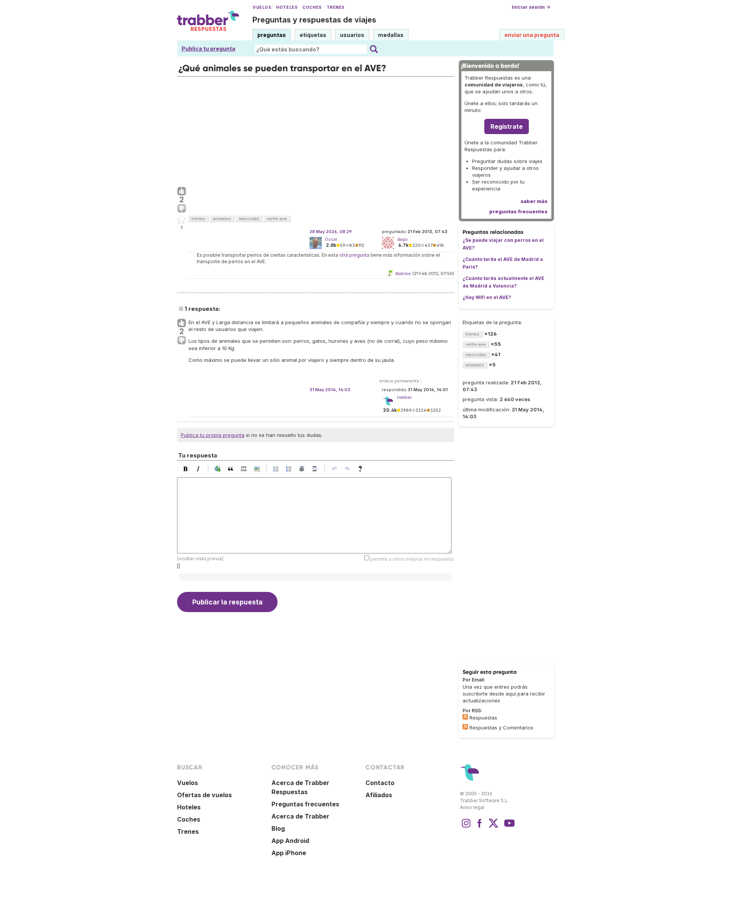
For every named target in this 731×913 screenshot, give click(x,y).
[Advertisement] (315, 130)
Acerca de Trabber (300, 816)
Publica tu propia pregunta (212, 435)
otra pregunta (354, 255)
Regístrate (506, 126)
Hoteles (286, 7)
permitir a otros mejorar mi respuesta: (412, 559)
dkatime (403, 273)
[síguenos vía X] (493, 827)
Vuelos (262, 7)
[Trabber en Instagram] (466, 827)
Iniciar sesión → (531, 7)
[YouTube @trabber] (508, 827)
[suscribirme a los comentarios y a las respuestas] (465, 726)
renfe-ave (277, 218)
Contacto (380, 783)
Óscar (331, 239)
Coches (311, 7)
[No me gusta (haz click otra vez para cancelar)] (181, 208)
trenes (198, 218)
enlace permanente (399, 381)
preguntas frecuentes (518, 211)
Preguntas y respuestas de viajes (314, 19)
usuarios (352, 35)
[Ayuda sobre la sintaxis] (362, 469)
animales (222, 218)
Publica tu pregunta (208, 48)
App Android (290, 840)
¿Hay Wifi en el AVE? (487, 297)
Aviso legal (472, 807)
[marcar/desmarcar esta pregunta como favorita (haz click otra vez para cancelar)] (181, 219)
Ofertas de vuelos (204, 795)
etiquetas (313, 35)
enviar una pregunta (531, 35)
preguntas (271, 35)
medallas (391, 35)
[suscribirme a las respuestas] (465, 717)
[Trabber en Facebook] (480, 827)
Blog (278, 828)
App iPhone (288, 853)
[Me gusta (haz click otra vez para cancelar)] (181, 191)
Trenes (336, 7)
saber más (533, 201)
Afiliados (379, 795)
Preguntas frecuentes (305, 804)
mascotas (249, 218)
